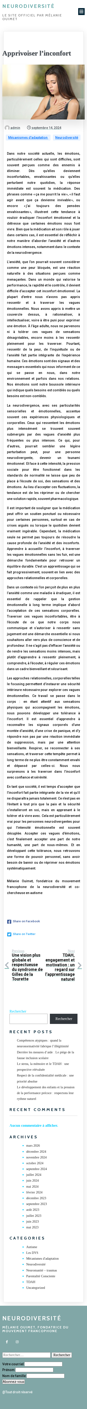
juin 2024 (32, 1180)
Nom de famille (14, 1376)
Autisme (31, 1247)
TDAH (30, 1282)
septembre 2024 (36, 1169)
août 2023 (32, 1209)
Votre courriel (13, 1364)
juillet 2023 (33, 1216)
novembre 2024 (36, 1157)
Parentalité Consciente (40, 1276)
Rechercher (18, 1011)
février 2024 (34, 1192)
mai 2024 (32, 1186)
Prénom (8, 1370)
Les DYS (32, 1253)
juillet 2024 (33, 1175)
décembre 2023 (36, 1198)
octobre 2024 (34, 1163)
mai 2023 (32, 1227)
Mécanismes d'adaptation (28, 137)
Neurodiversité (66, 137)
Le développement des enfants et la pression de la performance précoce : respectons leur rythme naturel (45, 1093)
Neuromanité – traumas (41, 1270)
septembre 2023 (36, 1204)
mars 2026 (33, 1145)
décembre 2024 (36, 1151)
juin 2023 (32, 1221)
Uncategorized (35, 1288)
